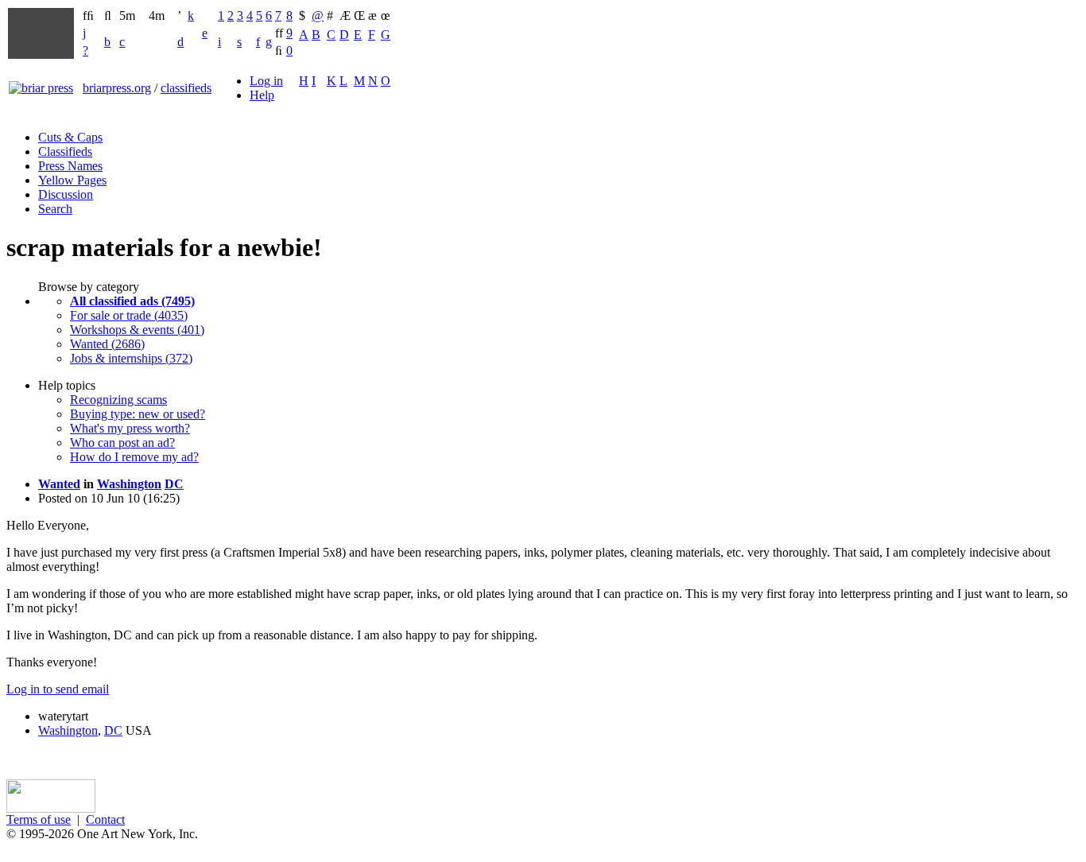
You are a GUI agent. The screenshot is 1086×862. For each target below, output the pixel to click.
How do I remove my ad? (134, 457)
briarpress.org (117, 88)
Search (55, 209)
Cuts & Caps (70, 137)
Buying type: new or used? (137, 414)
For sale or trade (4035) (129, 315)
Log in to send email (57, 689)
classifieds (186, 88)
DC (174, 484)
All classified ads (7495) (132, 301)
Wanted (59, 484)
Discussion (65, 194)
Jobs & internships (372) (131, 358)
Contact (105, 819)
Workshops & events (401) (137, 329)
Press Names (70, 166)
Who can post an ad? (122, 442)
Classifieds (65, 151)
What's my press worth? (130, 428)
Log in (266, 80)
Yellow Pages (72, 180)
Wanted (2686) (107, 344)
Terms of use (38, 819)
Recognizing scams (118, 399)
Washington (129, 484)
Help (262, 95)
